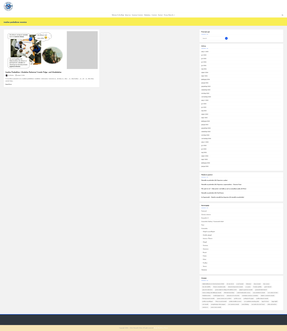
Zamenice (205, 249)
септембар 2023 (206, 96)
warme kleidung (245, 304)
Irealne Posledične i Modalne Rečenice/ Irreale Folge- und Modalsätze (33, 72)
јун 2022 (203, 149)
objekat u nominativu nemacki (267, 295)
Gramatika (204, 228)
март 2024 (204, 76)
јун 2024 (203, 65)
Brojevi (205, 252)
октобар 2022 (205, 135)
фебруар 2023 (205, 121)
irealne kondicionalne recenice (243, 292)
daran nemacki (257, 283)
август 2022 (205, 142)
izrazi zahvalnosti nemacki (259, 292)
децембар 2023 (206, 86)
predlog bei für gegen (249, 298)
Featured (204, 211)
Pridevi (205, 256)
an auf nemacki (239, 283)
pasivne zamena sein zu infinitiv (224, 298)
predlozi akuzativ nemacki (262, 298)
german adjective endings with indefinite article (226, 289)
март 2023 (204, 117)
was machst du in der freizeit (258, 304)
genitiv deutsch (267, 286)
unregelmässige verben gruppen (218, 304)
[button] (226, 38)
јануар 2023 (204, 124)
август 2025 (204, 51)
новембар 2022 (205, 131)
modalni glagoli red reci (218, 295)
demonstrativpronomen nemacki (235, 286)
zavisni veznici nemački (216, 307)
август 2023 (204, 100)
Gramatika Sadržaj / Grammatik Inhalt (212, 221)
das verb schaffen (206, 286)
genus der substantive (207, 289)
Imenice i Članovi (207, 238)
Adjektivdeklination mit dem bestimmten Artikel (213, 283)
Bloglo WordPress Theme (161, 328)
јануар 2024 (204, 83)
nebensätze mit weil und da (233, 295)
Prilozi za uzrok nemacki (221, 301)
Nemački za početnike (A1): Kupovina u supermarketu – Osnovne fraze (221, 184)
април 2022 (204, 156)
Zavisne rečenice (206, 214)
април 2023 (204, 114)
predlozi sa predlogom (207, 301)
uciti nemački (205, 304)
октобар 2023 (205, 93)
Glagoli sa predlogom (209, 231)
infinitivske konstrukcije (229, 292)
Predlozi (205, 263)
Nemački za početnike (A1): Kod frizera (212, 193)
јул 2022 (204, 145)
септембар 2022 (206, 138)
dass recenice (266, 283)
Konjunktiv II (204, 218)
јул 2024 (203, 62)
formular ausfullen (257, 286)
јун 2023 (203, 107)
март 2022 (204, 159)
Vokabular (204, 270)
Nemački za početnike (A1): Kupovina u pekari (214, 180)
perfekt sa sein (237, 298)
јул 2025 (203, 55)
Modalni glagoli (207, 235)
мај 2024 (204, 69)
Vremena (205, 245)
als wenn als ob (230, 283)
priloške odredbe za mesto (235, 301)
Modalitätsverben (206, 295)
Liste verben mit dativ (273, 292)
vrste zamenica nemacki (233, 304)
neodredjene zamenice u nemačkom (250, 295)
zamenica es (205, 307)
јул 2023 (203, 103)
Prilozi (204, 259)
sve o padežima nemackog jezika (251, 301)
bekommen (248, 283)
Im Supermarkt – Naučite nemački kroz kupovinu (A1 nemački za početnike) (222, 197)
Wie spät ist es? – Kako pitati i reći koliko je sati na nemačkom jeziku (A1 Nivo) (223, 188)
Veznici (205, 266)
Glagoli (205, 242)
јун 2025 (203, 58)
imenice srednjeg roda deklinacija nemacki (211, 292)
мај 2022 (204, 152)
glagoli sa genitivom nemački (245, 289)
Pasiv (202, 225)
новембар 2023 (205, 90)
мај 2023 (204, 110)
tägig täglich (274, 301)
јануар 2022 (204, 166)
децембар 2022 (206, 128)
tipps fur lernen (265, 301)
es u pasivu (248, 286)
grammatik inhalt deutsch (261, 289)
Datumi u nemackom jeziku (219, 286)
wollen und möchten (271, 304)
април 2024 (204, 72)
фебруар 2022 (205, 163)
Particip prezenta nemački (208, 298)
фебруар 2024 (205, 79)
